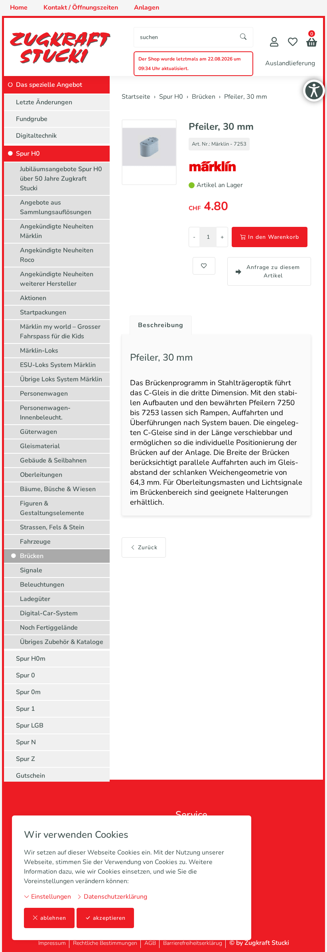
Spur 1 (25, 708)
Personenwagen (44, 393)
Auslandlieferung (290, 63)
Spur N (26, 742)
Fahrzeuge (35, 541)
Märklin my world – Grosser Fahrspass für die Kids (60, 331)
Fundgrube (31, 119)
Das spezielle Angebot (49, 84)
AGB (150, 943)
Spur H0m (30, 658)
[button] (311, 43)
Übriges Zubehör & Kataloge (61, 642)
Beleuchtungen (42, 584)
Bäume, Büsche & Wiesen (58, 489)
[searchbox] (184, 37)
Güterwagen (38, 431)
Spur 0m (28, 692)
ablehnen (53, 918)
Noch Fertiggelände (49, 627)
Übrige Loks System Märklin (61, 379)
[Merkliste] (292, 43)
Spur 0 (25, 675)
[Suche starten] (243, 37)
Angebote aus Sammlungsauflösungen (55, 207)
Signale (31, 570)
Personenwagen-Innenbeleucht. (45, 413)
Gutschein (30, 775)
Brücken (31, 556)
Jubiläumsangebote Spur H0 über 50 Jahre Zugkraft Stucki (61, 179)
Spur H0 (28, 153)
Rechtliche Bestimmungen (105, 943)
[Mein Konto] (274, 43)
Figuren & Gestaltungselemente (52, 508)
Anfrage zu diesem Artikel (273, 271)
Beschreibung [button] (160, 325)
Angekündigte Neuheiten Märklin (56, 231)
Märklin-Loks (39, 350)
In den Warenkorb (273, 237)
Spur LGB (29, 725)
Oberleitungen (41, 474)
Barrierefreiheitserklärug (192, 943)
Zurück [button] (148, 547)
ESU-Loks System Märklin (58, 365)
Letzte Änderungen (44, 102)
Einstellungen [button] (50, 896)
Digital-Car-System (49, 613)
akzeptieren (109, 918)
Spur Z (25, 759)
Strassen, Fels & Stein (52, 527)
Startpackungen (43, 312)
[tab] (158, 323)
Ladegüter (35, 599)
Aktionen (33, 298)
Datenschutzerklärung (114, 896)
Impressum (52, 943)
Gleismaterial (40, 446)
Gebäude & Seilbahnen (53, 460)
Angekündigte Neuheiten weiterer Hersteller (56, 279)
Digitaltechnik (36, 135)
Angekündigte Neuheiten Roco (56, 255)
